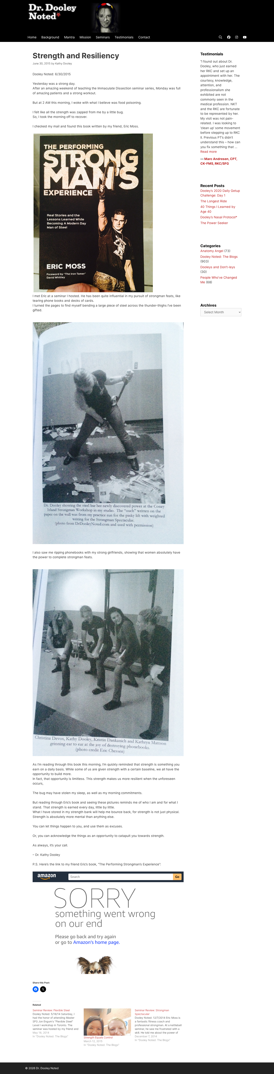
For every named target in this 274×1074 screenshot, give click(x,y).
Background (50, 37)
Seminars (103, 37)
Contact (144, 37)
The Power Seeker (214, 223)
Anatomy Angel (211, 251)
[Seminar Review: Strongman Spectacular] (160, 1025)
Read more (208, 151)
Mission (85, 37)
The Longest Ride (213, 201)
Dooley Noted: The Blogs (219, 257)
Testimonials (124, 37)
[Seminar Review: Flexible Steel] (58, 1023)
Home (32, 37)
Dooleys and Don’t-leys (217, 267)
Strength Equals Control (98, 1037)
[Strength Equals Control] (107, 1021)
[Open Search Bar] (220, 37)
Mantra (69, 37)
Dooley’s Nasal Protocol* (218, 217)
